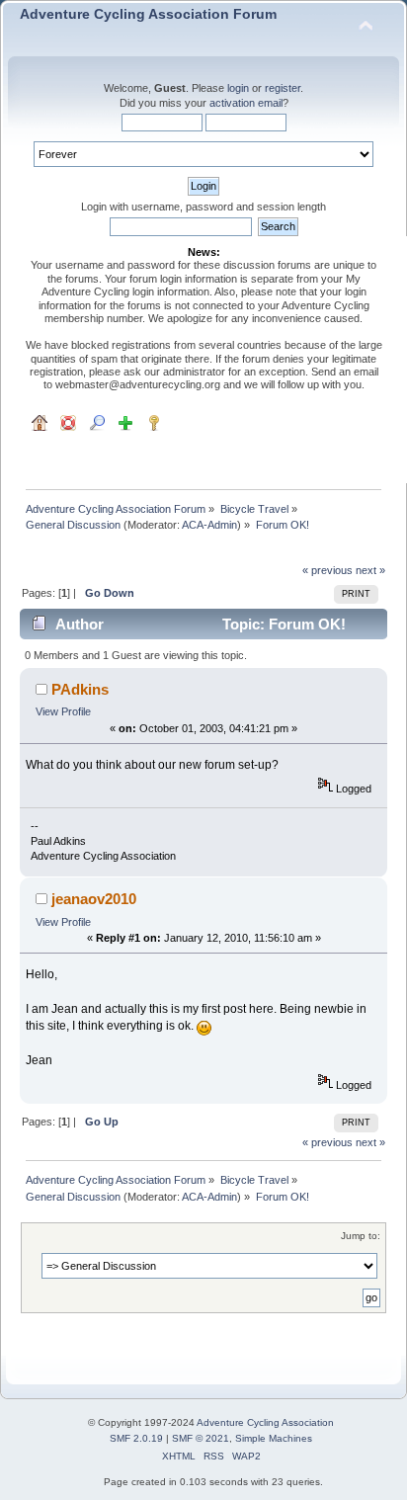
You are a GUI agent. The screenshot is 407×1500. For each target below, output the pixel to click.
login (238, 88)
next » (370, 570)
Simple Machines (273, 1438)
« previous (327, 570)
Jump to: (360, 1235)
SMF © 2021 (200, 1438)
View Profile (63, 711)
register (282, 88)
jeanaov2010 (93, 898)
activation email (246, 103)
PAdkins (80, 689)
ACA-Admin (209, 525)
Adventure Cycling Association (265, 1422)
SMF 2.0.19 (136, 1438)
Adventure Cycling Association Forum (148, 14)
